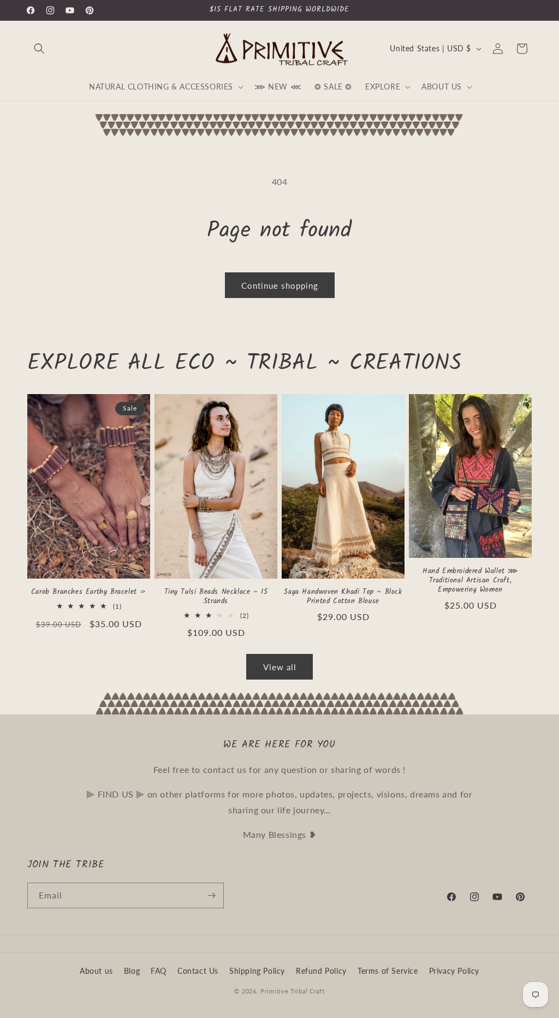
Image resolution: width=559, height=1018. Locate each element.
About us (96, 970)
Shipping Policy (257, 970)
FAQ (158, 970)
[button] (39, 49)
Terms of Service (388, 970)
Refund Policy (321, 970)
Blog (132, 970)
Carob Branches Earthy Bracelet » (88, 592)
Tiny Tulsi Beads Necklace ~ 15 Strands (216, 597)
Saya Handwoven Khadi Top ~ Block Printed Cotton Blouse (343, 597)
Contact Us (197, 970)
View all (279, 667)
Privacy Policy (454, 970)
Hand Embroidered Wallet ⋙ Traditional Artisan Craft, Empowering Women (470, 581)
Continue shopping (279, 285)
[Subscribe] (211, 895)
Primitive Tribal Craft (292, 991)
